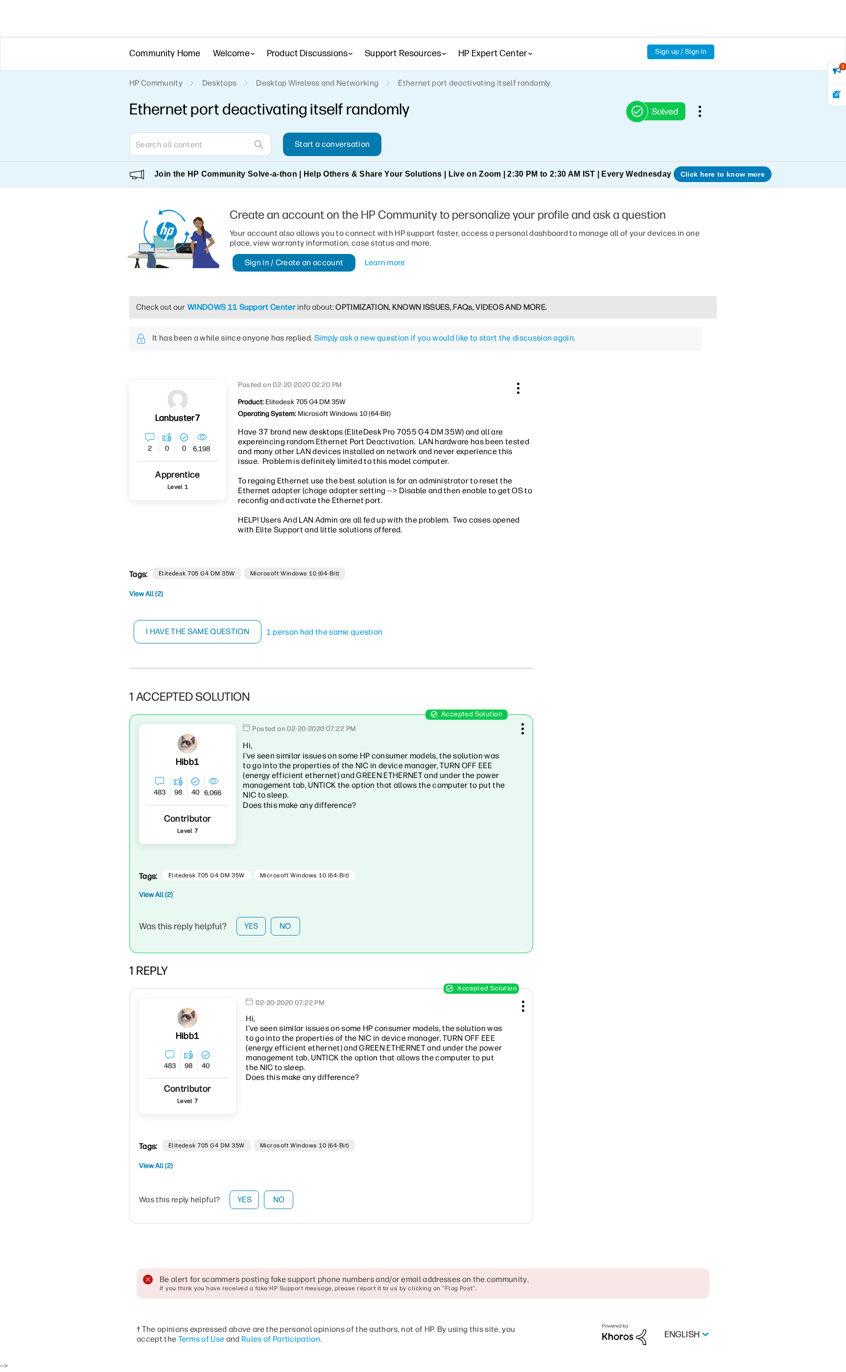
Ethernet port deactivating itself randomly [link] (474, 83)
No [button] (285, 926)
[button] (517, 386)
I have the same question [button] (197, 631)
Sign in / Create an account (294, 262)
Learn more (385, 262)
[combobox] (200, 144)
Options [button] (705, 111)
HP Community (156, 83)
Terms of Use (201, 1339)
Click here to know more (723, 174)
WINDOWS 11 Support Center (242, 307)
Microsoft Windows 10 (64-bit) (294, 573)
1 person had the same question (324, 632)
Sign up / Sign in (680, 51)
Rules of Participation (280, 1339)
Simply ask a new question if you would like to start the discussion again (444, 338)
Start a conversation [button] (332, 144)
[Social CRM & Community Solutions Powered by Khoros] (624, 1334)
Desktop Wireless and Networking (317, 83)
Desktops (219, 83)
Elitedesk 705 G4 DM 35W (197, 573)
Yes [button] (251, 926)
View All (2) (146, 594)
